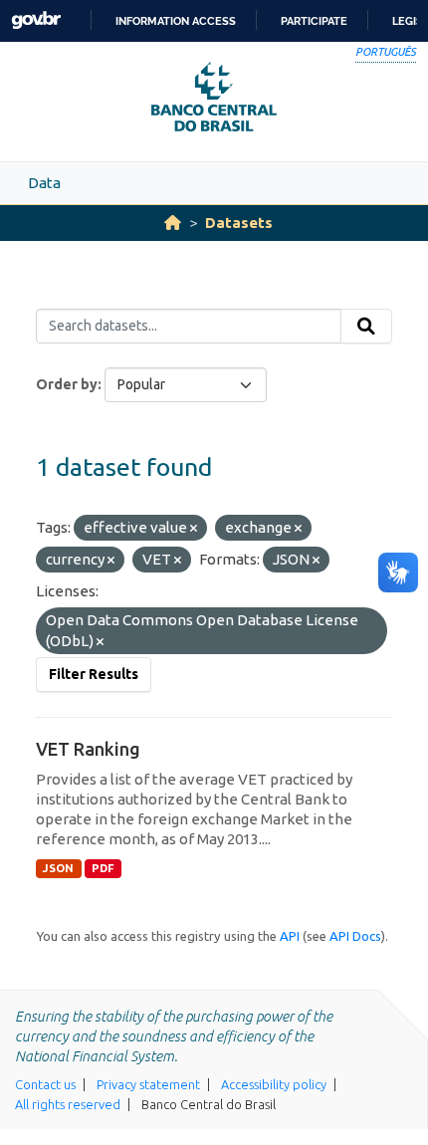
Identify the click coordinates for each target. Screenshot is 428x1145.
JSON (58, 868)
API (290, 936)
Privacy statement (148, 1084)
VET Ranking (88, 749)
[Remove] (193, 529)
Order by (67, 384)
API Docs (355, 936)
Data (44, 182)
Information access (175, 21)
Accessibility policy (273, 1084)
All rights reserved (67, 1104)
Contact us (45, 1084)
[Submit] (366, 326)
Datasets (239, 222)
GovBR (36, 20)
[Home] (172, 222)
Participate (314, 21)
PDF (103, 868)
